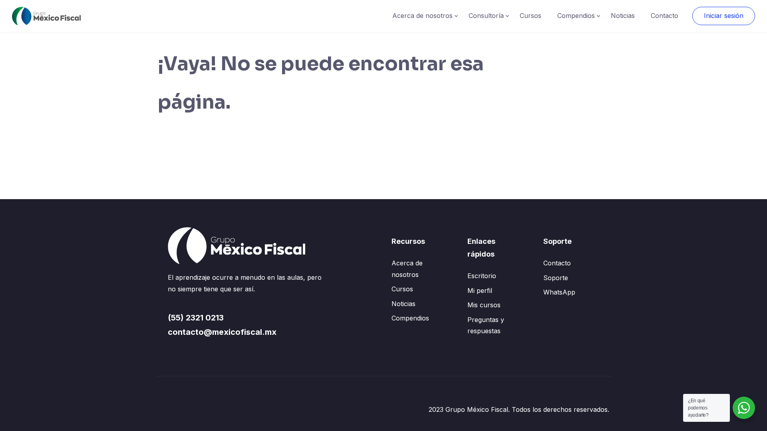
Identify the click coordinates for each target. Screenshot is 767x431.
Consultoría (486, 16)
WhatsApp (559, 292)
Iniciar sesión (723, 16)
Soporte (555, 278)
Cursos (530, 16)
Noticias (623, 16)
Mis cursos (484, 305)
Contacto (664, 16)
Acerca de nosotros (422, 16)
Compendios (576, 16)
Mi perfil (479, 291)
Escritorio (481, 276)
